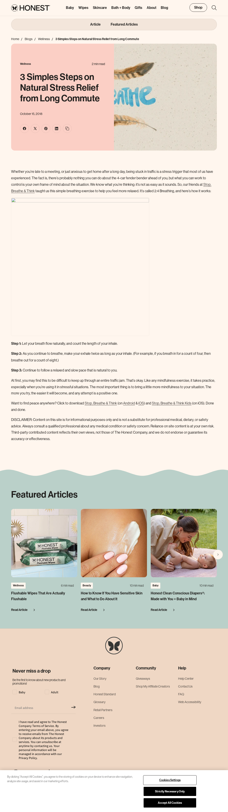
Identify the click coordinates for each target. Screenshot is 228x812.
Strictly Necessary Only (170, 791)
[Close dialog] (195, 340)
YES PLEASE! (113, 433)
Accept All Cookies (170, 802)
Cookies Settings (170, 780)
